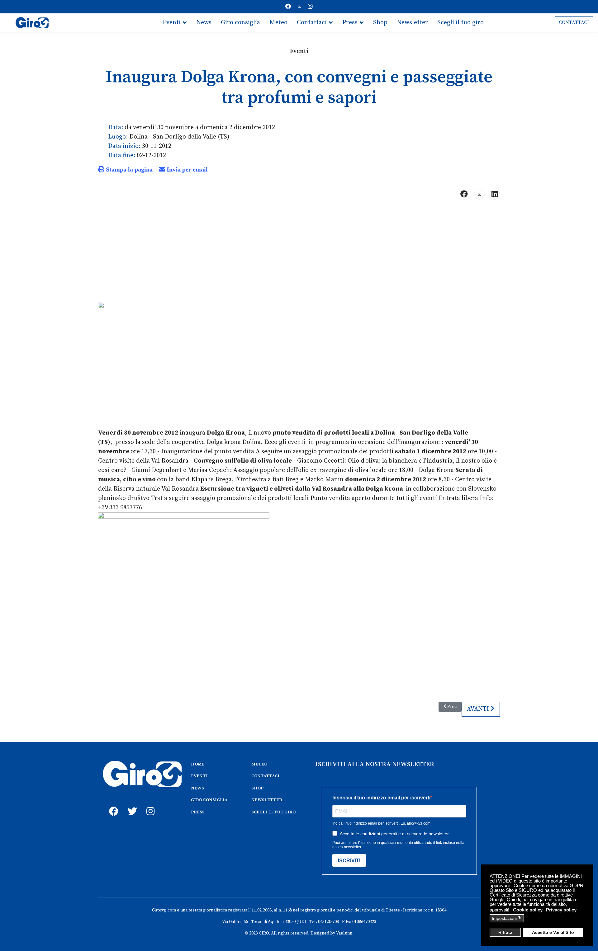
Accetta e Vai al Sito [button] (553, 932)
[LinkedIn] (494, 194)
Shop (380, 22)
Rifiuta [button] (505, 932)
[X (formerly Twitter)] (479, 194)
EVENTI (199, 776)
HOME (198, 764)
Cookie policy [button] (528, 909)
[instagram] (149, 804)
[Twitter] (299, 6)
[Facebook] (288, 6)
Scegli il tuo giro (460, 22)
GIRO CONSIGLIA (209, 800)
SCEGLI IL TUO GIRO (273, 812)
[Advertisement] (299, 253)
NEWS (197, 788)
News (203, 22)
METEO (259, 764)
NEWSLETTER (266, 800)
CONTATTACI (574, 22)
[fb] (112, 804)
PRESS (198, 812)
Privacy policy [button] (561, 909)
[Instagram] (310, 6)
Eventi (172, 22)
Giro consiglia (240, 22)
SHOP (257, 788)
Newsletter (412, 22)
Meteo (278, 22)
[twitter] (131, 804)
